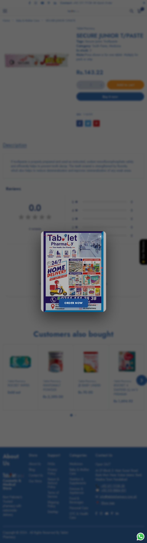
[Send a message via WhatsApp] (140, 536)
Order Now (73, 303)
